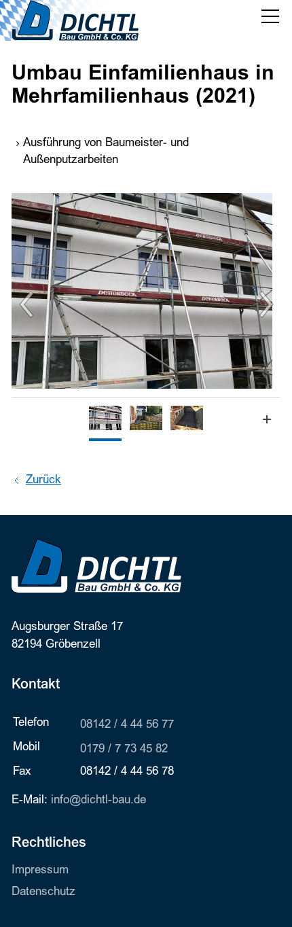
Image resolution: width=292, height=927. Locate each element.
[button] (270, 16)
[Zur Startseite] (75, 20)
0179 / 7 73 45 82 (124, 750)
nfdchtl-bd (97, 801)
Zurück (43, 481)
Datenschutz (43, 892)
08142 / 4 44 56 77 (127, 725)
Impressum (40, 871)
